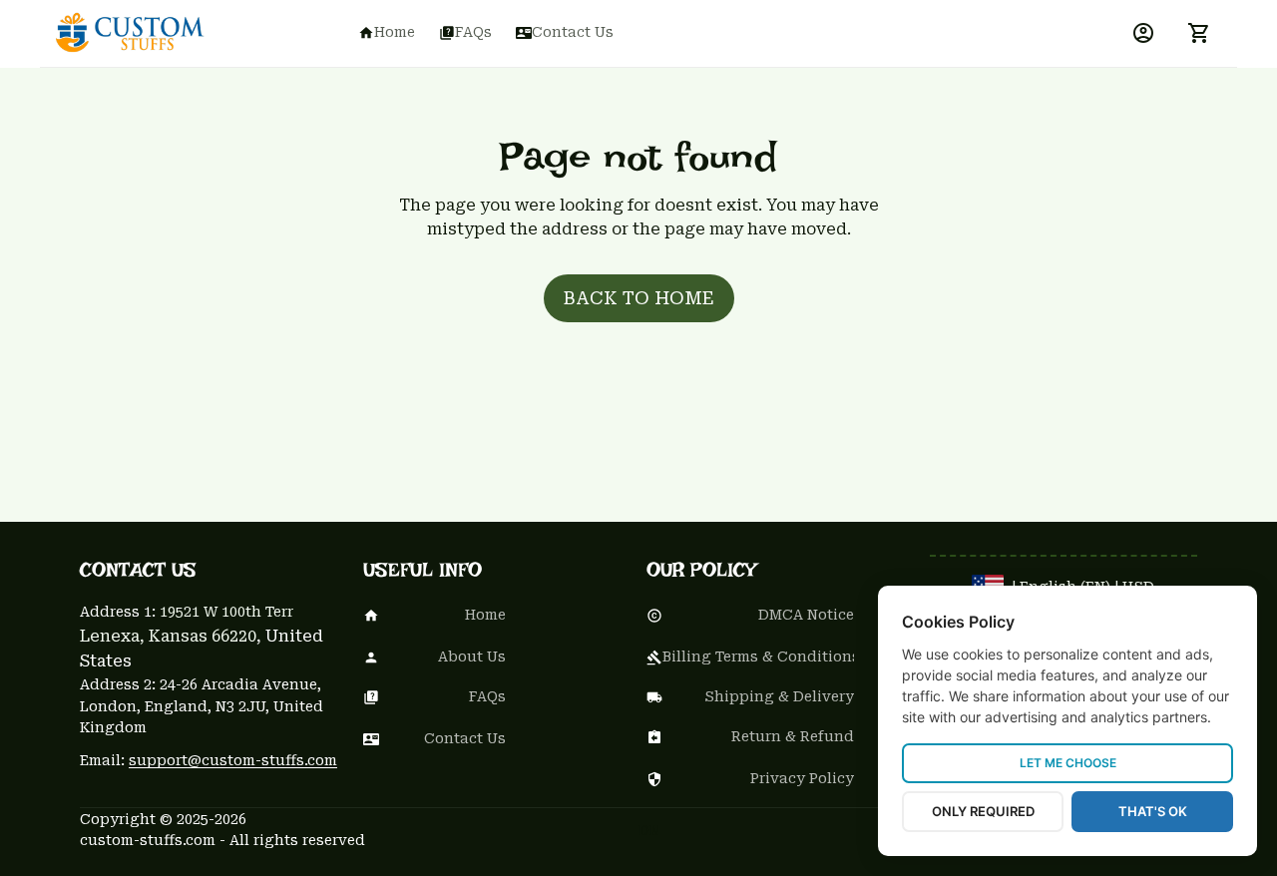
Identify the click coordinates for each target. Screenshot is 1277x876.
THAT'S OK (1152, 811)
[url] (233, 761)
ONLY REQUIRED (983, 811)
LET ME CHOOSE (1068, 762)
